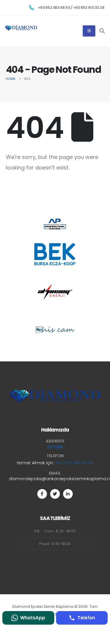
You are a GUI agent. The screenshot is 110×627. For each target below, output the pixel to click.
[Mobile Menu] (89, 31)
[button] (102, 30)
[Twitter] (55, 494)
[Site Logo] (21, 28)
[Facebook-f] (42, 494)
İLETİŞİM (55, 447)
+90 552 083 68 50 (74, 463)
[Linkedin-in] (68, 494)
